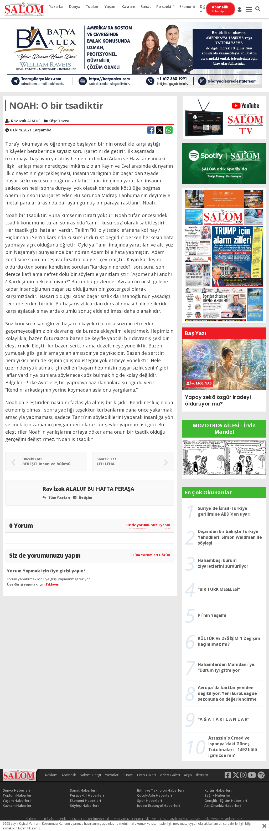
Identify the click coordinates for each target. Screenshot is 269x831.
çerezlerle (230, 823)
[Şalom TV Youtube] (224, 117)
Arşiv (188, 774)
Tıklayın (52, 584)
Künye (127, 774)
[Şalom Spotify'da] (224, 163)
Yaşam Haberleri (17, 800)
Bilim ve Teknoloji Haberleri (160, 790)
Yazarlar (56, 6)
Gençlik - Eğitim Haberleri (225, 800)
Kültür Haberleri (218, 790)
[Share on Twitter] (159, 130)
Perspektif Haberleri (87, 795)
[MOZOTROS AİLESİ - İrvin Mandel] (224, 457)
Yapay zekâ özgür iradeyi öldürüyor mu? (218, 400)
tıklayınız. (34, 828)
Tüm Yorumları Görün (151, 554)
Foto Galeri (146, 774)
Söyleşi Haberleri (84, 805)
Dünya (74, 6)
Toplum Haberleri (18, 795)
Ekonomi (187, 6)
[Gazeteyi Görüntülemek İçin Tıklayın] (224, 255)
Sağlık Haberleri (217, 795)
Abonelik (68, 774)
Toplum (93, 6)
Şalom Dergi (90, 774)
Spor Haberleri (149, 800)
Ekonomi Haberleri (85, 800)
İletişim (85, 497)
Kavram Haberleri (18, 805)
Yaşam (110, 6)
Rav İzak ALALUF (88, 488)
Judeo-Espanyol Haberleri (158, 805)
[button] (257, 9)
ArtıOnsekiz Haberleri (222, 805)
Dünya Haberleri (16, 790)
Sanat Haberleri (83, 790)
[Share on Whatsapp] (169, 130)
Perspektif (165, 6)
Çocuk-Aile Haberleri (154, 795)
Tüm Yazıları (59, 497)
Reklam (51, 774)
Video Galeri (170, 774)
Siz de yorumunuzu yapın (148, 524)
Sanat (146, 6)
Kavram (128, 6)
